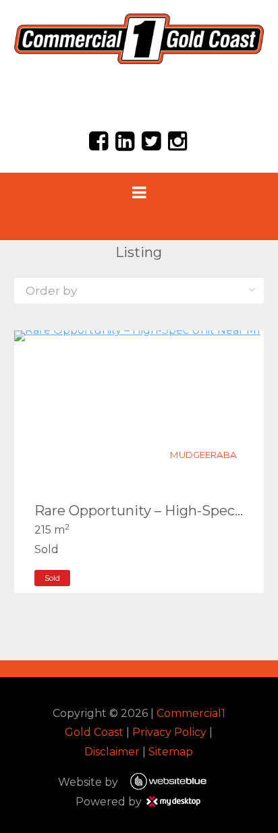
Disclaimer (112, 751)
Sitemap (170, 751)
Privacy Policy (169, 732)
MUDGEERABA (203, 454)
